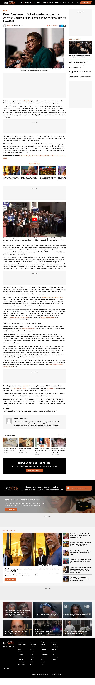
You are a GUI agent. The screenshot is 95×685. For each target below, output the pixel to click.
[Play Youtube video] (34, 219)
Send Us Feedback (34, 470)
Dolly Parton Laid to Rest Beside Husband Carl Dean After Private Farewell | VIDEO (29, 179)
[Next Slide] (64, 174)
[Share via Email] (64, 26)
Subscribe (11, 509)
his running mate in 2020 (19, 388)
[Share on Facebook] (60, 26)
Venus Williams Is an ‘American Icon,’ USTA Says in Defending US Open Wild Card (47, 615)
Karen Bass (27, 101)
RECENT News (34, 164)
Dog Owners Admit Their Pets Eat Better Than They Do (80, 72)
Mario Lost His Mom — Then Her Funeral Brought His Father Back (78, 66)
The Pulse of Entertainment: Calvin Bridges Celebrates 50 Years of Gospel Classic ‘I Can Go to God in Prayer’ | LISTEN (80, 569)
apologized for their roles (47, 318)
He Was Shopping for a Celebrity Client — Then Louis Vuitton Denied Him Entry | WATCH (11, 179)
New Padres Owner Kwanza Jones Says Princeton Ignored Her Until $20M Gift (80, 552)
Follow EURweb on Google (79, 488)
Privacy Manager (6, 668)
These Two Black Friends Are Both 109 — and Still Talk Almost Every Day (80, 560)
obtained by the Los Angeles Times (52, 297)
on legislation (51, 388)
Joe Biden (26, 386)
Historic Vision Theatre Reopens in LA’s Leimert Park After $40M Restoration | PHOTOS (47, 179)
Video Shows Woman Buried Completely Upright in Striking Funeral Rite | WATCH (79, 578)
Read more (11, 580)
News (5, 10)
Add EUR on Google (53, 25)
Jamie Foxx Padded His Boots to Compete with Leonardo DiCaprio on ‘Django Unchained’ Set (80, 77)
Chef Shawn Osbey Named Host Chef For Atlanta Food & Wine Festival (77, 632)
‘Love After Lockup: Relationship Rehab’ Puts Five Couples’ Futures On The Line (79, 61)
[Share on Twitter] (62, 26)
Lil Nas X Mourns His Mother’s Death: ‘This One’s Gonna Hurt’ (77, 615)
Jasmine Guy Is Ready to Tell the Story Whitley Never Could (16, 632)
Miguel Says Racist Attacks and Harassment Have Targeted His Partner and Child (79, 56)
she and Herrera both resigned (19, 318)
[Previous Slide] (4, 174)
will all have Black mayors (26, 329)
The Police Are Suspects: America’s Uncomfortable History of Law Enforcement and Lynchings (45, 631)
